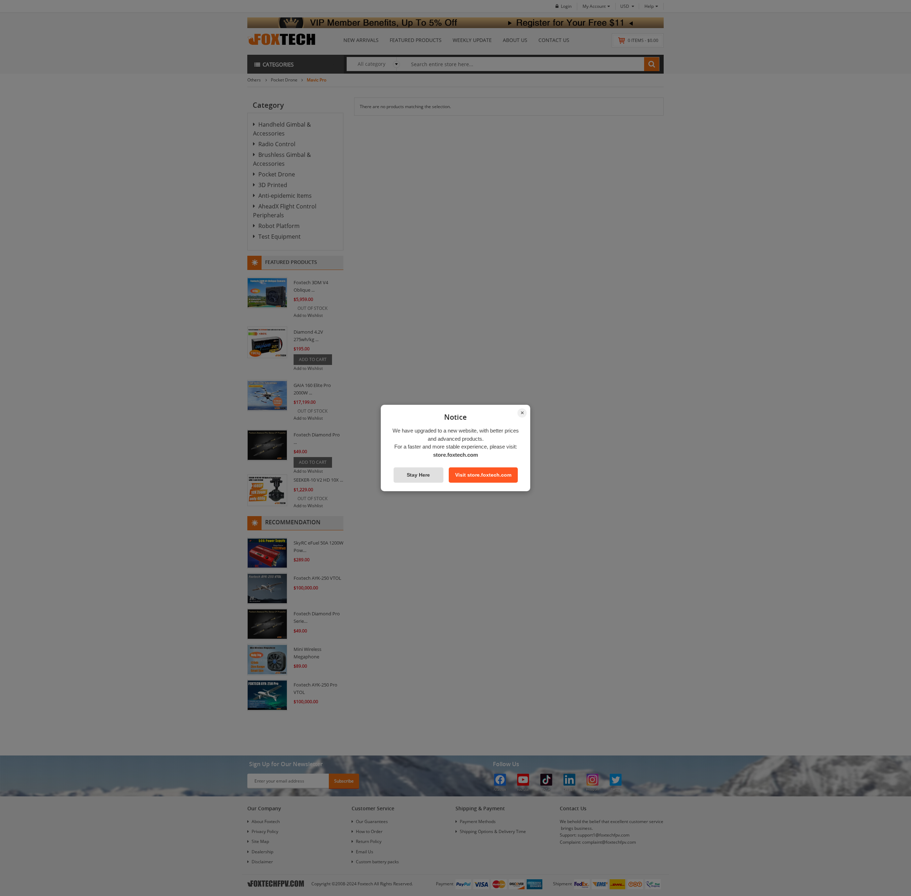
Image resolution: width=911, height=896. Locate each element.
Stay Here (418, 475)
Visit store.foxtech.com (483, 475)
